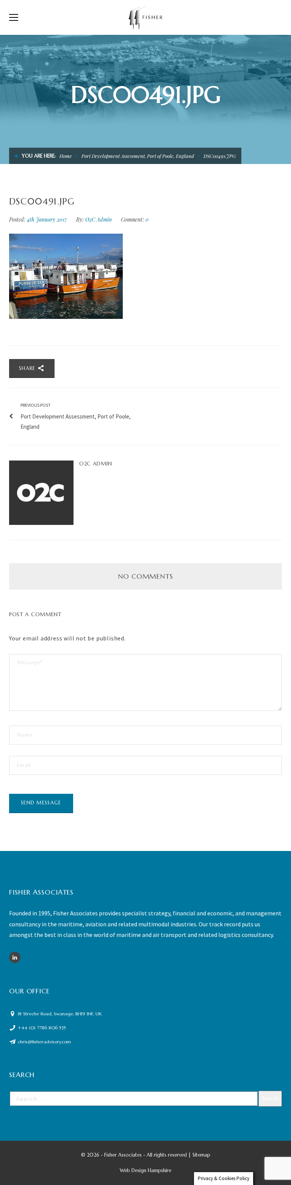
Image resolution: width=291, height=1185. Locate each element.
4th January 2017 (48, 219)
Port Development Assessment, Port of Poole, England (137, 156)
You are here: (39, 156)
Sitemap (201, 1155)
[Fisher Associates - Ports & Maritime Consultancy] (145, 17)
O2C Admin (98, 219)
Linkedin (14, 957)
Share (28, 368)
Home (65, 156)
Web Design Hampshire (145, 1170)
